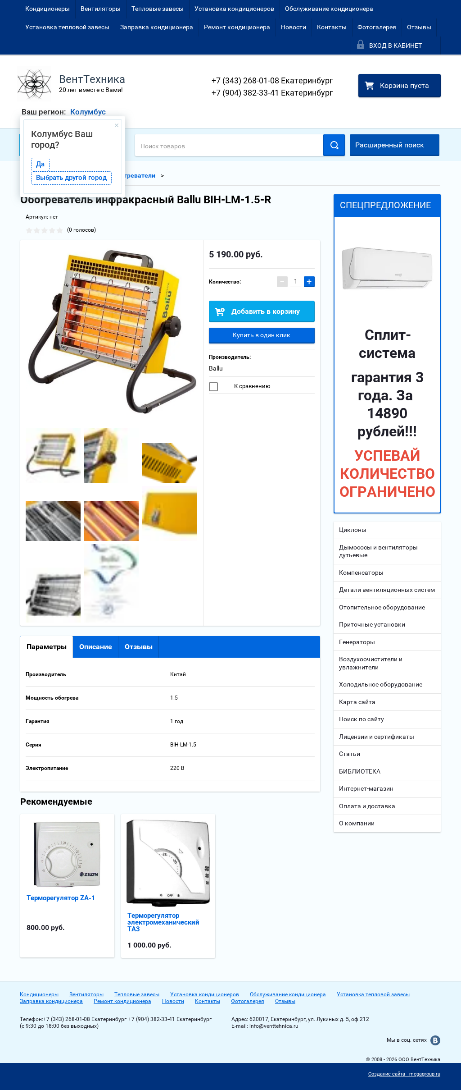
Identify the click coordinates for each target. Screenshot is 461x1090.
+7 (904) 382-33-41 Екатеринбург (272, 92)
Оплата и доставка (367, 806)
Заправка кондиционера (156, 27)
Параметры (47, 646)
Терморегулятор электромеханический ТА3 (163, 922)
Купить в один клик (261, 335)
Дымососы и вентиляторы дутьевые (378, 551)
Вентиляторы (101, 8)
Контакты (332, 27)
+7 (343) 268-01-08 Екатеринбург (272, 80)
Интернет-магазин (366, 788)
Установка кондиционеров (234, 8)
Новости (293, 27)
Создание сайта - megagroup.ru (404, 1074)
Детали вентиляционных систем (387, 589)
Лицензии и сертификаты (376, 736)
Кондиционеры (47, 8)
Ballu (216, 368)
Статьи (349, 753)
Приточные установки (372, 624)
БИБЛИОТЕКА (359, 771)
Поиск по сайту (361, 719)
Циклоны (352, 529)
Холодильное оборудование (380, 684)
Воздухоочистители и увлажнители (370, 663)
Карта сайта (357, 701)
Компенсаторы (361, 572)
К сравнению (252, 386)
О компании (357, 823)
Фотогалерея (376, 27)
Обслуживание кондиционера (329, 8)
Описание (95, 646)
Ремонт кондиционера (237, 27)
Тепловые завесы (157, 8)
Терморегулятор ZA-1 (61, 898)
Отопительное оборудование (382, 607)
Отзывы (419, 27)
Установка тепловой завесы (67, 27)
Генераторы (357, 642)
